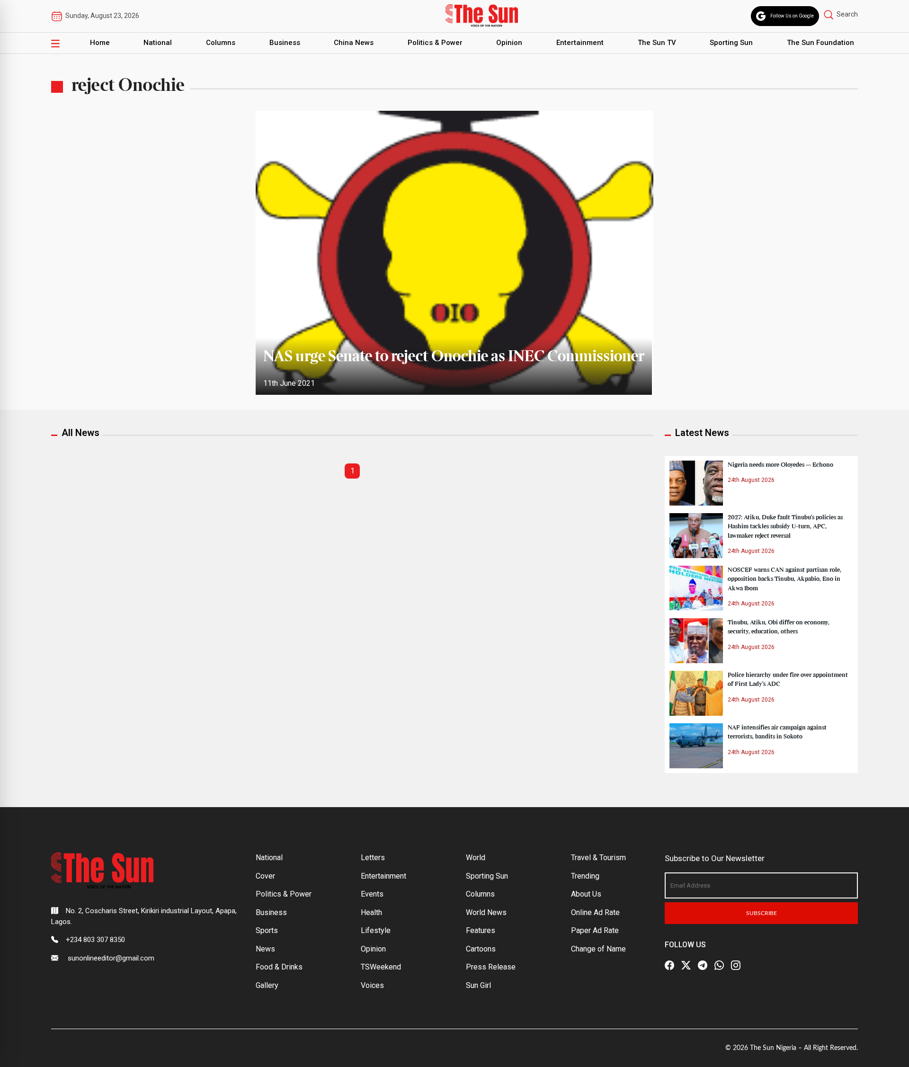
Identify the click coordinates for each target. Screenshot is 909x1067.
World (475, 857)
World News (486, 912)
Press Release (491, 966)
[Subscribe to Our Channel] (702, 965)
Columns (220, 42)
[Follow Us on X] (686, 965)
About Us (586, 893)
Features (480, 930)
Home (100, 42)
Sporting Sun (731, 42)
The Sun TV (657, 42)
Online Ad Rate (595, 912)
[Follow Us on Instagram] (735, 965)
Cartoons (481, 948)
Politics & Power (435, 42)
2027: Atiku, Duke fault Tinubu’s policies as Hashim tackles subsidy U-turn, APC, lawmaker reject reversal (785, 526)
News (265, 948)
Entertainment (580, 42)
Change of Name (598, 948)
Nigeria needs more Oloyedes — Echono (780, 465)
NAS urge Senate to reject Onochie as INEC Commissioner (453, 357)
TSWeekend (381, 966)
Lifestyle (376, 930)
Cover (265, 875)
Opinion (509, 42)
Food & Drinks (279, 966)
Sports (267, 930)
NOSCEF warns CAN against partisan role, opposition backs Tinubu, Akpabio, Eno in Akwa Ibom (784, 579)
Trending (585, 875)
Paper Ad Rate (595, 930)
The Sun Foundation (820, 42)
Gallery (267, 985)
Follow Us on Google (792, 15)
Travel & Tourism (598, 857)
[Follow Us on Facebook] (669, 965)
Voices (372, 985)
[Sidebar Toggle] (55, 43)
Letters (373, 857)
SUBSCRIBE (761, 913)
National (157, 42)
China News (354, 42)
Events (372, 893)
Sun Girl (478, 985)
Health (371, 912)
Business (284, 42)
